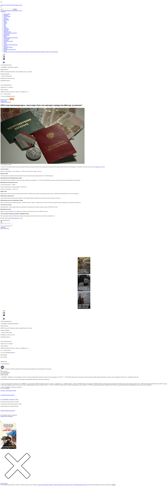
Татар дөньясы (7, 5)
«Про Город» (98, 166)
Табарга (15, 9)
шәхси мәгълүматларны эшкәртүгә (46, 484)
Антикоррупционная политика (7, 395)
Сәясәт (2, 5)
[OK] (4, 61)
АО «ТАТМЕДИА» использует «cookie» (10, 399)
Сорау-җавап (3, 100)
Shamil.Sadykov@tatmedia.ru (7, 416)
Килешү (113, 484)
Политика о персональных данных (8, 390)
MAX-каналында (15, 218)
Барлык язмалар (4, 483)
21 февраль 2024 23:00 (6, 102)
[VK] (4, 56)
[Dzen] (4, 62)
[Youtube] (4, 59)
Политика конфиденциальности (8, 410)
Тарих (12, 5)
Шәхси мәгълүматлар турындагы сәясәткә (63, 484)
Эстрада (20, 5)
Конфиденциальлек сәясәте (81, 484)
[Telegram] (4, 57)
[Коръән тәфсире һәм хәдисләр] (4, 55)
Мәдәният (16, 5)
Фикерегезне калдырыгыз (6, 226)
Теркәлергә (3, 227)
